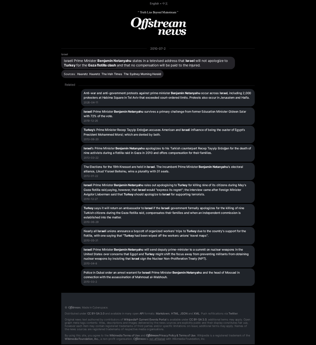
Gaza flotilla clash (102, 65)
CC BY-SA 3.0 (95, 313)
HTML (175, 313)
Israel (64, 54)
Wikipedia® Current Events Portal (145, 319)
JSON (183, 313)
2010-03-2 (90, 281)
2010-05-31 (91, 240)
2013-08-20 (91, 139)
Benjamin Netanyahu (114, 60)
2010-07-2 (158, 48)
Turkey (69, 65)
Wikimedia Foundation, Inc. (82, 338)
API (142, 313)
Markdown (162, 313)
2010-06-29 (91, 222)
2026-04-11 (91, 102)
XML (196, 313)
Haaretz (82, 74)
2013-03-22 (91, 157)
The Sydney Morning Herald (142, 74)
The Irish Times (111, 74)
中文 (165, 3)
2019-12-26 (91, 120)
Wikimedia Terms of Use (124, 335)
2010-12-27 (91, 199)
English (154, 3)
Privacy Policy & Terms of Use (171, 335)
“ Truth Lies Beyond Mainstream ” (158, 12)
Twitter (233, 313)
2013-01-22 (91, 176)
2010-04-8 (90, 263)
